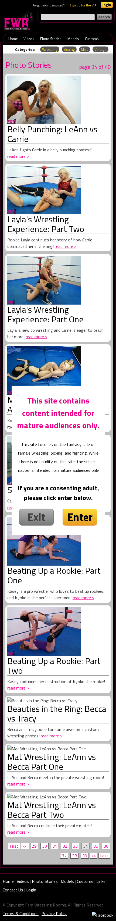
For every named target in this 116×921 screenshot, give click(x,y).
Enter (80, 517)
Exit (36, 517)
